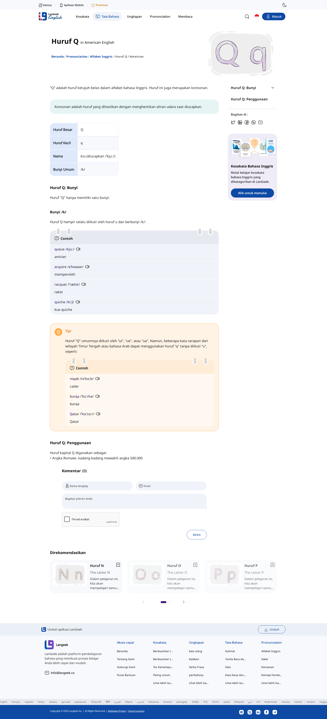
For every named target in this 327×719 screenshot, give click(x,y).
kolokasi (194, 659)
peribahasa (196, 675)
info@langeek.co (63, 673)
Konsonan (267, 667)
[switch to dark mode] (284, 5)
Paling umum (161, 675)
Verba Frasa (196, 667)
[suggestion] (86, 576)
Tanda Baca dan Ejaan (235, 659)
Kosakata (159, 642)
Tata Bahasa (234, 642)
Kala (228, 667)
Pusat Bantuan (126, 675)
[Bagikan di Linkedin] (240, 122)
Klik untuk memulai (252, 193)
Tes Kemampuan (163, 667)
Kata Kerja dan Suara (235, 675)
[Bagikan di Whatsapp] (253, 122)
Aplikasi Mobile (74, 5)
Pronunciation (76, 56)
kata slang (195, 651)
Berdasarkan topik (163, 659)
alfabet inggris (101, 56)
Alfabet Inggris (270, 651)
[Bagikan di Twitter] (233, 122)
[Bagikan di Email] (260, 122)
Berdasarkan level (163, 651)
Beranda (57, 56)
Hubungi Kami (126, 667)
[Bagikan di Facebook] (246, 122)
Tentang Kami (126, 659)
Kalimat (230, 651)
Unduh (274, 629)
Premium (102, 5)
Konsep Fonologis (271, 675)
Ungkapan (196, 642)
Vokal (264, 659)
